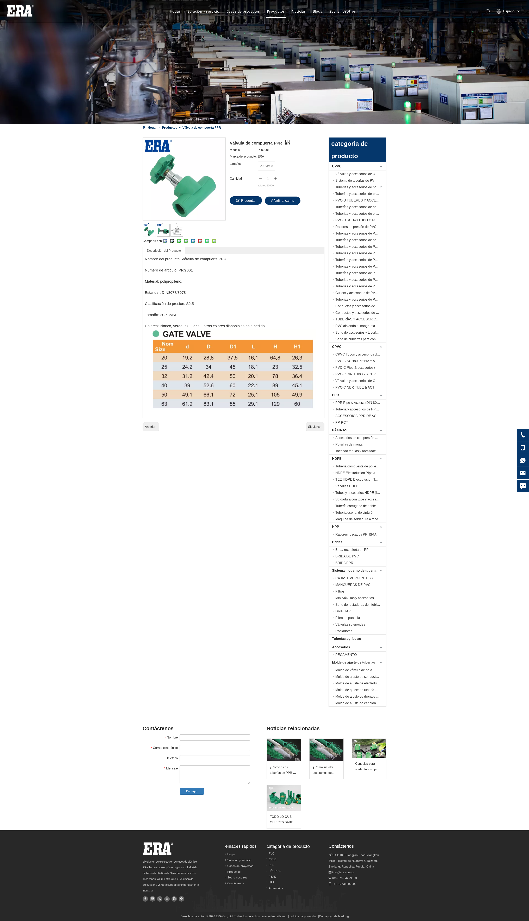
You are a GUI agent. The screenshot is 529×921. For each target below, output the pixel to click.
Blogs (317, 11)
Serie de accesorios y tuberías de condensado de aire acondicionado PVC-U (360, 332)
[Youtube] (167, 899)
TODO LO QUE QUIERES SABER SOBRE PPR (282, 820)
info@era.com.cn (343, 872)
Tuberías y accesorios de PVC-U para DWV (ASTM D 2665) (360, 279)
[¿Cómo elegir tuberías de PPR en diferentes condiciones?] (284, 750)
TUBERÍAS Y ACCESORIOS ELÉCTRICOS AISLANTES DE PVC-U (360, 319)
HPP (335, 527)
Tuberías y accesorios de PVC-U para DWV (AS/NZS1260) (360, 286)
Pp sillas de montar (349, 444)
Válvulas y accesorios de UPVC (358, 174)
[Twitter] (159, 899)
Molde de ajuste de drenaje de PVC (360, 696)
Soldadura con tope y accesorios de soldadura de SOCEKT (360, 499)
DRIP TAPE (344, 611)
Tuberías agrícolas (346, 638)
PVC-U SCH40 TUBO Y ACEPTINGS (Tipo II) (360, 220)
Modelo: (235, 150)
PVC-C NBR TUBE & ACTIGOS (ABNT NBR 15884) (360, 387)
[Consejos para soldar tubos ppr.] (369, 748)
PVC (271, 853)
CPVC (337, 346)
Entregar (192, 791)
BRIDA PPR (344, 563)
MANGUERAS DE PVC (353, 585)
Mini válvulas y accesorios (354, 598)
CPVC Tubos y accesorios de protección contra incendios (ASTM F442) (360, 354)
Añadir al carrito (282, 200)
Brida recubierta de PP (352, 549)
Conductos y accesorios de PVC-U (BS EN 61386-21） (360, 312)
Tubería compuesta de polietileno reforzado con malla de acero (360, 466)
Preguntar (248, 200)
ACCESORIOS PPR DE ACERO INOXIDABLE (360, 416)
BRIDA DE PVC (347, 556)
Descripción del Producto (164, 250)
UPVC (337, 166)
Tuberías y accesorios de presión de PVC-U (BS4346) (360, 213)
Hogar (175, 11)
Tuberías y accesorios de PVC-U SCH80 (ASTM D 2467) (360, 246)
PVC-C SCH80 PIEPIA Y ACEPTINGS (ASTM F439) (360, 361)
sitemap (282, 916)
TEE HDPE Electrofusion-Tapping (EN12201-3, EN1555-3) (360, 479)
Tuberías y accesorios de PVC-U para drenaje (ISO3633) (360, 273)
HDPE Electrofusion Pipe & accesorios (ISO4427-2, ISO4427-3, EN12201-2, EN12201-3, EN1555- (360, 473)
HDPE (337, 458)
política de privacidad (303, 916)
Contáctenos (235, 883)
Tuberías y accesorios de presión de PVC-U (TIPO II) (360, 194)
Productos (276, 11)
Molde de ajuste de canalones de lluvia (360, 703)
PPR (335, 395)
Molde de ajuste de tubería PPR (358, 690)
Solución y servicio (203, 11)
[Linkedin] (152, 899)
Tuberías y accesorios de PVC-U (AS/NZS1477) (360, 253)
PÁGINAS (339, 430)
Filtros (339, 591)
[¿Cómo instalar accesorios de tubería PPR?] (327, 750)
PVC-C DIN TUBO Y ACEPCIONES (360, 374)
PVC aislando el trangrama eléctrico (360, 326)
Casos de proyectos (243, 11)
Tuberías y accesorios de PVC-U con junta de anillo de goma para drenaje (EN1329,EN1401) (360, 266)
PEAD (272, 876)
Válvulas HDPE (347, 486)
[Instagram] (174, 899)
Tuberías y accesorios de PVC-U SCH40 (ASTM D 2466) (360, 233)
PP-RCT (341, 422)
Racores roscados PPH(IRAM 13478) (360, 534)
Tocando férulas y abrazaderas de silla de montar (360, 451)
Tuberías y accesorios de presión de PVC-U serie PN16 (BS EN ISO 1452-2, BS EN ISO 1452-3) (360, 207)
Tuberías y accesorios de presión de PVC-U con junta (360, 240)
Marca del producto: (243, 156)
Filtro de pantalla (347, 618)
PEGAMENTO (346, 655)
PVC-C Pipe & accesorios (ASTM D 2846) (360, 367)
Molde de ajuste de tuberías (353, 662)
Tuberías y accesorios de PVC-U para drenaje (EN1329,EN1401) (360, 260)
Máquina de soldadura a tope (356, 519)
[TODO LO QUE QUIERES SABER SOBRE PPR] (284, 798)
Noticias (299, 11)
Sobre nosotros (342, 11)
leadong (343, 916)
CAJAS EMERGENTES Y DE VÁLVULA (360, 578)
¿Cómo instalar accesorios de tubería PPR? (323, 770)
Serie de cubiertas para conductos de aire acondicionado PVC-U (360, 339)
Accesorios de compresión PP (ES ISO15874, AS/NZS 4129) (360, 438)
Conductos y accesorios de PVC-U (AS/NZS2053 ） (360, 306)
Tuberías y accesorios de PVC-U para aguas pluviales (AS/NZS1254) (360, 299)
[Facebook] (145, 899)
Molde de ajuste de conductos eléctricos (360, 676)
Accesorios (341, 647)
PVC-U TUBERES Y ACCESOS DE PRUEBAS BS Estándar (360, 200)
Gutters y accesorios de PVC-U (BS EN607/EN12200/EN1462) (360, 293)
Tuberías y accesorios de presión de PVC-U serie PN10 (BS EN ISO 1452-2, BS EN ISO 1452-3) (360, 187)
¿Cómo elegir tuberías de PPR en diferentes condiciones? (283, 770)
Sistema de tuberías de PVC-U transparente (360, 180)
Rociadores (343, 631)
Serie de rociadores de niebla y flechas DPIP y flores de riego (360, 604)
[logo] (158, 848)
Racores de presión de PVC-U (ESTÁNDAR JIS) (360, 227)
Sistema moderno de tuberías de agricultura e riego (359, 570)
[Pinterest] (181, 899)
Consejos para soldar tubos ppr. (366, 766)
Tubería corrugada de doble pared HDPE (360, 506)
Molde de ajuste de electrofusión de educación (360, 683)
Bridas (337, 542)
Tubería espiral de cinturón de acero (360, 512)
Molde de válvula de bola (353, 670)
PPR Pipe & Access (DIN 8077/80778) (360, 402)
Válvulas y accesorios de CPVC (358, 381)
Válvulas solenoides (350, 624)
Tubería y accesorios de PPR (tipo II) (360, 409)
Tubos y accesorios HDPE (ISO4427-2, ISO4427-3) (360, 492)
